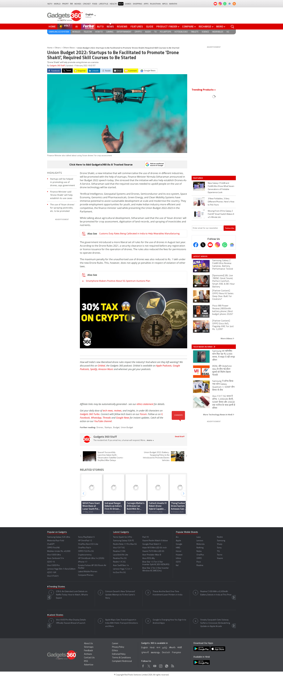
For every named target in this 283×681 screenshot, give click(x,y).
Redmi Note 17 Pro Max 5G (125, 544)
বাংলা (158, 648)
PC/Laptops (165, 32)
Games (128, 4)
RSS (86, 661)
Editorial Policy (118, 654)
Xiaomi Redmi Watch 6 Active (155, 541)
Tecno (219, 555)
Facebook (85, 417)
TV (155, 32)
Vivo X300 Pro (53, 565)
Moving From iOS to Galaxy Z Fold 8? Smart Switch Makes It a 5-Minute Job (221, 214)
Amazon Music (105, 369)
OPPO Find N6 (53, 548)
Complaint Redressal (122, 661)
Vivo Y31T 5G (119, 548)
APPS (146, 4)
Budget (116, 427)
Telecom (88, 32)
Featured (198, 178)
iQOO (178, 562)
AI (76, 26)
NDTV (49, 4)
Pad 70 (145, 537)
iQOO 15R (51, 572)
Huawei (179, 555)
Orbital (101, 365)
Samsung (221, 541)
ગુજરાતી (145, 653)
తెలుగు (172, 647)
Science (205, 32)
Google (179, 544)
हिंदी (71, 4)
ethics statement (145, 404)
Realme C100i (119, 551)
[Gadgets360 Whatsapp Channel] (224, 244)
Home (52, 26)
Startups (108, 427)
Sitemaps (88, 647)
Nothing (199, 548)
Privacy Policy (118, 647)
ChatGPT (51, 544)
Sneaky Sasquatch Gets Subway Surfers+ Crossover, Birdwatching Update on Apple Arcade (215, 623)
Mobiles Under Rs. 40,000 (58, 551)
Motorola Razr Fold (55, 541)
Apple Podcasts (164, 365)
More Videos (227, 338)
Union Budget (127, 427)
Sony (219, 548)
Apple (178, 541)
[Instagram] (217, 244)
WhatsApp (96, 417)
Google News (122, 417)
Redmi (220, 537)
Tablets (194, 32)
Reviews (122, 26)
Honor (178, 551)
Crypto (138, 32)
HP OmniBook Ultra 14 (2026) (91, 558)
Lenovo (199, 541)
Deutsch (166, 653)
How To (99, 32)
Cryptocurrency (85, 555)
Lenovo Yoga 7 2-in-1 (122, 569)
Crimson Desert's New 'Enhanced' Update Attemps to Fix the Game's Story (120, 594)
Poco (198, 562)
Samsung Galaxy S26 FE (123, 541)
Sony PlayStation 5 (86, 537)
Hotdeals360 (181, 32)
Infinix (178, 558)
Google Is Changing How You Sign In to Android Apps (169, 621)
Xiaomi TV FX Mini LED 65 (153, 551)
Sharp (219, 544)
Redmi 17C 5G (119, 562)
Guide (149, 26)
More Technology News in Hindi (218, 414)
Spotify (93, 369)
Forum (143, 414)
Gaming (109, 32)
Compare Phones (85, 575)
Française (176, 653)
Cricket (87, 4)
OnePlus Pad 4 (84, 548)
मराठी (179, 648)
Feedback (88, 651)
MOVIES (77, 4)
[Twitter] (202, 244)
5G (228, 32)
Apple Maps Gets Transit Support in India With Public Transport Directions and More (121, 623)
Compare (188, 26)
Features (137, 26)
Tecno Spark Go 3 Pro (122, 537)
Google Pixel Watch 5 (151, 544)
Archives (88, 654)
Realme (199, 565)
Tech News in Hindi (203, 346)
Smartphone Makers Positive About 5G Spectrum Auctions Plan (118, 280)
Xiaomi (220, 558)
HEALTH (113, 4)
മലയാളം (155, 653)
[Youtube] (210, 244)
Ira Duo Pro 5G (119, 572)
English (144, 648)
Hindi (152, 648)
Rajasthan (155, 4)
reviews (117, 410)
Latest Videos (200, 256)
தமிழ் (164, 648)
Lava (198, 537)
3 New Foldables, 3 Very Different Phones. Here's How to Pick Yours (221, 202)
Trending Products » (204, 90)
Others (58, 48)
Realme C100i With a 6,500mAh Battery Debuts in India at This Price (215, 593)
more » (150, 440)
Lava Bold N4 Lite (120, 555)
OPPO (199, 558)
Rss (172, 665)
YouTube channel (103, 421)
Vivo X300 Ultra (54, 555)
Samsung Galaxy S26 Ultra (58, 537)
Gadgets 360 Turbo (89, 414)
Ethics (115, 651)
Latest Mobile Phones (87, 572)
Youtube (155, 665)
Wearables (217, 32)
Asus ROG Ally (148, 558)
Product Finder (166, 26)
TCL (218, 551)
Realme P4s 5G (120, 558)
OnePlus (200, 555)
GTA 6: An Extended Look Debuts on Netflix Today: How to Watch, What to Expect (72, 594)
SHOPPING (137, 4)
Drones (100, 427)
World (57, 4)
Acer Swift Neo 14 (121, 565)
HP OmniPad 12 (85, 541)
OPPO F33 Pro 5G (86, 551)
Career (115, 644)
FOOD (94, 4)
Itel (177, 565)
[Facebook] (195, 244)
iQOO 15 (51, 562)
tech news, (108, 410)
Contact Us (89, 658)
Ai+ (177, 537)
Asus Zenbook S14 (55, 558)
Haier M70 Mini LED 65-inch (154, 548)
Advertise (88, 665)
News (110, 26)
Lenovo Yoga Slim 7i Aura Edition (61, 569)
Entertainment (124, 32)
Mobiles (76, 32)
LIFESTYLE (103, 4)
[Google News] (231, 244)
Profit (65, 4)
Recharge (205, 26)
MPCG (165, 4)
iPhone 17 (82, 562)
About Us (88, 644)
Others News (69, 48)
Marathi (173, 4)
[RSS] (234, 3)
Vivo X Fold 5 (53, 576)
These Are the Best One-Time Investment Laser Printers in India (167, 593)
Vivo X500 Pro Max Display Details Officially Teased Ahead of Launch (71, 621)
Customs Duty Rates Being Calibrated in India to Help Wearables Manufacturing (139, 233)
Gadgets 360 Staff (57, 66)
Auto (100, 26)
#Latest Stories (55, 615)
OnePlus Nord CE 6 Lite (88, 544)
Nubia (198, 551)
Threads (107, 417)
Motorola (200, 544)
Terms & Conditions (121, 658)
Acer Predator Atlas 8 (151, 555)
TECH (120, 4)
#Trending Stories (56, 587)
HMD (178, 548)
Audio (148, 32)
